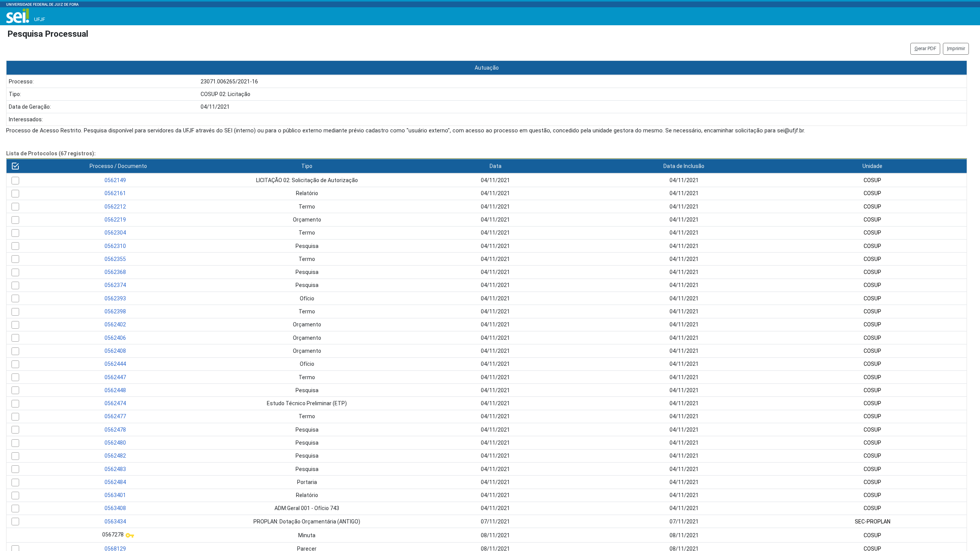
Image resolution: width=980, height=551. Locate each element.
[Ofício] (15, 298)
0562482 (115, 456)
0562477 (115, 416)
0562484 (115, 482)
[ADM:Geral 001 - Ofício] (15, 508)
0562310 (115, 246)
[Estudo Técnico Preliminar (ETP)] (15, 404)
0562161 (115, 193)
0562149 (115, 180)
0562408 (115, 351)
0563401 (115, 495)
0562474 (115, 403)
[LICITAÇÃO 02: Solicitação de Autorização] (15, 180)
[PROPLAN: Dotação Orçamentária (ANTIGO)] (15, 521)
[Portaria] (15, 482)
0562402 (115, 324)
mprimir (956, 48)
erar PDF (925, 48)
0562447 (115, 377)
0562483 (115, 469)
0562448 (115, 390)
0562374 (115, 285)
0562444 (115, 364)
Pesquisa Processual (48, 34)
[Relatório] (15, 193)
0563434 (115, 521)
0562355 (115, 259)
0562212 (115, 207)
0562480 (115, 443)
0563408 (115, 508)
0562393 (115, 298)
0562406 (115, 338)
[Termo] (15, 206)
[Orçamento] (15, 220)
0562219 (115, 220)
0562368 (115, 272)
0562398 (115, 311)
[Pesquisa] (15, 246)
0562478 (115, 430)
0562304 (115, 233)
